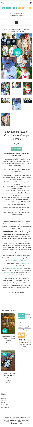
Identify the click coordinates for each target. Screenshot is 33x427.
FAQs (3, 403)
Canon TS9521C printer (15, 268)
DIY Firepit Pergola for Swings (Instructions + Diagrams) (8, 338)
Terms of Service (6, 405)
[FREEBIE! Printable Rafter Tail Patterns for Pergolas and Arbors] (25, 325)
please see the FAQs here (18, 260)
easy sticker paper (9, 210)
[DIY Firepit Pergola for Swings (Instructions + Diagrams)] (8, 323)
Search (3, 398)
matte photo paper (8, 272)
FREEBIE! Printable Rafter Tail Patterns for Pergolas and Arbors (24, 342)
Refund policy (5, 407)
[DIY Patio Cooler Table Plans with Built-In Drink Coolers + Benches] (8, 360)
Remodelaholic (16, 417)
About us (4, 400)
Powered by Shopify (25, 417)
